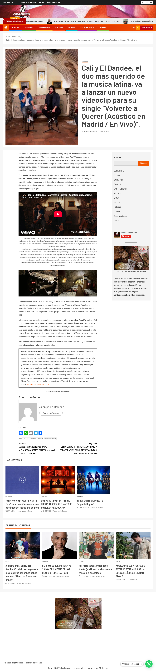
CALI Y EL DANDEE (29, 439)
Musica (117, 202)
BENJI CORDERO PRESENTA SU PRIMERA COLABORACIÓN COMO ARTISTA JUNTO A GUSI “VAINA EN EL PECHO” (78, 448)
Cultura (59, 28)
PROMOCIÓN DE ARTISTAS (49, 2)
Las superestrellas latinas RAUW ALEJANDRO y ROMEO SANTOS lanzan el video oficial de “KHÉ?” (37, 448)
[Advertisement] (27, 625)
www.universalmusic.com (38, 384)
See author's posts (51, 413)
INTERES (102, 28)
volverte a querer (50, 439)
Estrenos (29, 28)
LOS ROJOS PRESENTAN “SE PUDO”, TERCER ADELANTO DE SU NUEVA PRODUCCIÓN (56, 504)
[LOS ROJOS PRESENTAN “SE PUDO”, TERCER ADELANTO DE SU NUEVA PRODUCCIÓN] (58, 480)
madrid (40, 439)
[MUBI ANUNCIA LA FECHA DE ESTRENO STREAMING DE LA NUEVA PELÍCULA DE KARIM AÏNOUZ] (133, 545)
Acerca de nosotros (29, 2)
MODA (116, 198)
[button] (149, 664)
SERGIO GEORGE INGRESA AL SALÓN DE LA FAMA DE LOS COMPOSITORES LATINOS (58, 21)
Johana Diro (133, 580)
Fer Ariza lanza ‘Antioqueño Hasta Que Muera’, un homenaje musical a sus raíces (95, 569)
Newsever (91, 668)
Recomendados (87, 28)
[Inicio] (6, 27)
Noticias (15, 28)
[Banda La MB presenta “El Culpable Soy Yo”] (93, 480)
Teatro (116, 220)
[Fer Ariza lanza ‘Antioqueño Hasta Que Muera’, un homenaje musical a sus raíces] (96, 545)
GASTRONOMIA (120, 189)
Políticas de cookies (33, 663)
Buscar (117, 157)
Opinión (71, 28)
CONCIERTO (119, 171)
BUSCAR (143, 163)
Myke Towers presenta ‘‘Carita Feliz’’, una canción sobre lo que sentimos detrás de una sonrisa (22, 504)
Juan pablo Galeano (90, 131)
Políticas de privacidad (13, 663)
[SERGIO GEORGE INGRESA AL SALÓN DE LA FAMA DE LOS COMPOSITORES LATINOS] (59, 545)
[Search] (134, 27)
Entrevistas (44, 28)
